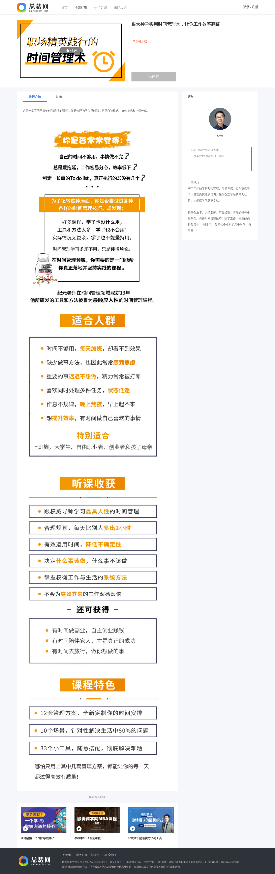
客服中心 (96, 854)
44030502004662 (132, 861)
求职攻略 (120, 7)
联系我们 (110, 854)
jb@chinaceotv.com (229, 861)
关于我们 (67, 854)
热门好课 (100, 7)
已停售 (153, 77)
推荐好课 (80, 7)
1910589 (162, 861)
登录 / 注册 (250, 7)
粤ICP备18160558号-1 (96, 861)
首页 (64, 7)
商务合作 (82, 854)
